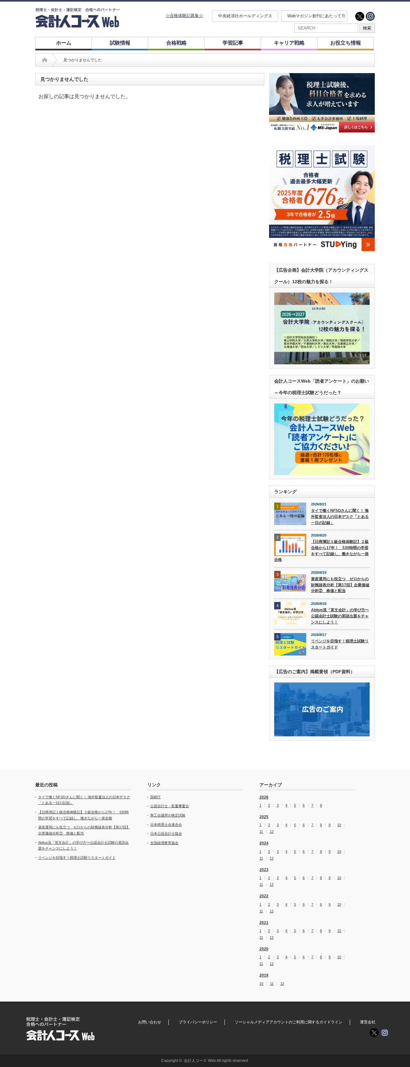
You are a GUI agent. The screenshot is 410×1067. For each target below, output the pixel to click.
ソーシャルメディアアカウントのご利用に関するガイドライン (288, 1022)
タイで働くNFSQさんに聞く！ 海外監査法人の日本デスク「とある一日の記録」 (340, 516)
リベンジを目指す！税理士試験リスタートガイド (340, 644)
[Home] (44, 60)
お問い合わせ (149, 1022)
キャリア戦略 (289, 43)
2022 (263, 896)
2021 (263, 922)
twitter (359, 16)
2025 (263, 817)
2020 (263, 949)
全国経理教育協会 (164, 843)
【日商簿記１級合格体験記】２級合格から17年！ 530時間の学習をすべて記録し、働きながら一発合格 (321, 550)
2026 (263, 797)
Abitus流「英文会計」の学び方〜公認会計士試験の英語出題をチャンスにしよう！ (340, 616)
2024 (263, 843)
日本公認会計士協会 (166, 833)
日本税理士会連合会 (166, 824)
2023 (263, 870)
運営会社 (367, 1022)
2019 (263, 975)
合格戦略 (176, 43)
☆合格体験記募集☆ (184, 15)
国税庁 (155, 797)
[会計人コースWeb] (77, 25)
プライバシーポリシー (198, 1022)
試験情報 (120, 43)
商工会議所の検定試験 (167, 815)
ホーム (63, 43)
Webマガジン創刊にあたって (314, 15)
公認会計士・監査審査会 (169, 806)
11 (261, 832)
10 (339, 825)
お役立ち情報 (345, 43)
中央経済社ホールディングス (245, 15)
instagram (370, 16)
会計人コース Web (200, 1060)
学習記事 (233, 43)
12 (272, 832)
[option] (322, 102)
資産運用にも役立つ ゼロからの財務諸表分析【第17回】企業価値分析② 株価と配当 (340, 585)
